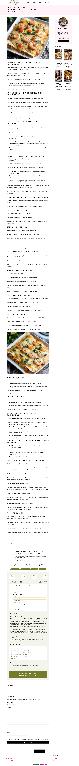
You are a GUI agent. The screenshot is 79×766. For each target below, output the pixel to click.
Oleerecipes (44, 764)
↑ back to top (39, 751)
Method (23, 578)
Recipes (34, 2)
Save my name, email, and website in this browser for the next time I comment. (28, 739)
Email (8, 732)
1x (40, 582)
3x (44, 582)
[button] (45, 585)
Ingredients (12, 578)
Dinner (13, 685)
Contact (47, 2)
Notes (45, 578)
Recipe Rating (10, 702)
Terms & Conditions (10, 760)
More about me (63, 41)
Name (9, 727)
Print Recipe (18, 560)
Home (28, 2)
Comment (10, 707)
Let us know (22, 675)
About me (54, 758)
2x (42, 582)
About (40, 2)
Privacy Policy (9, 758)
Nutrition (34, 578)
